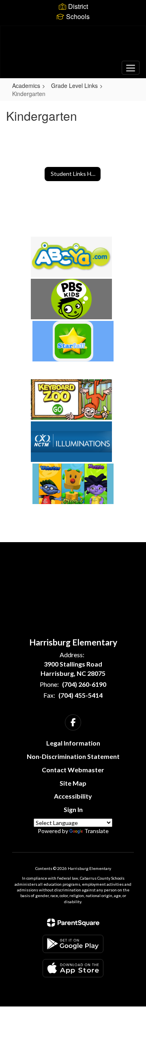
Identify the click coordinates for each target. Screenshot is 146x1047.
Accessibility (73, 796)
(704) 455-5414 (80, 695)
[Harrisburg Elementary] (73, 45)
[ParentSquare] (73, 923)
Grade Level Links (74, 85)
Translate (96, 830)
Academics (26, 85)
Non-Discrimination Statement (73, 756)
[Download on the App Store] (73, 968)
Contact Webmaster (73, 769)
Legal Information (73, 743)
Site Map (73, 783)
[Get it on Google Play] (73, 944)
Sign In (73, 809)
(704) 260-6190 (84, 684)
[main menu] (131, 68)
